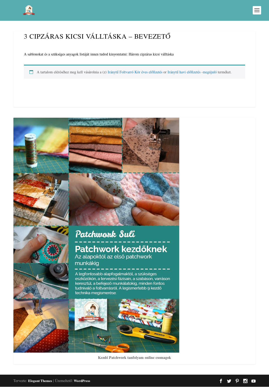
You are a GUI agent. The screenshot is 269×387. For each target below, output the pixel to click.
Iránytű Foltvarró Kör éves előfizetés (135, 71)
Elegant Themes (40, 380)
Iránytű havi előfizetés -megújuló (192, 71)
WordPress (82, 380)
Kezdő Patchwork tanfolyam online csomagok (134, 357)
